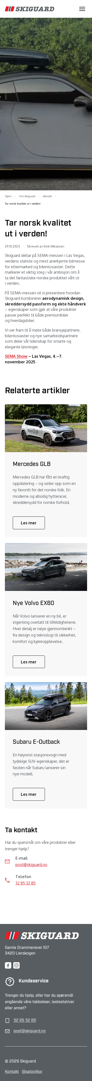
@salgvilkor (32, 1072)
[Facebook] (8, 965)
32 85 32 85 (25, 883)
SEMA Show (16, 356)
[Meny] (82, 9)
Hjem (8, 196)
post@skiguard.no (31, 864)
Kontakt (12, 1072)
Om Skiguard (27, 196)
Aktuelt (47, 196)
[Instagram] (16, 965)
